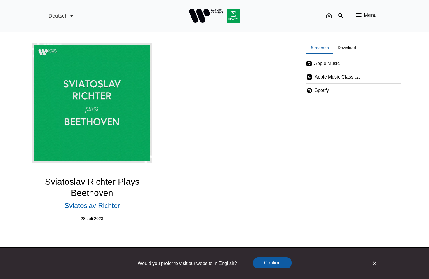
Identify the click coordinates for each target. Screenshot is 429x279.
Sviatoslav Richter (92, 206)
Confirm (272, 262)
